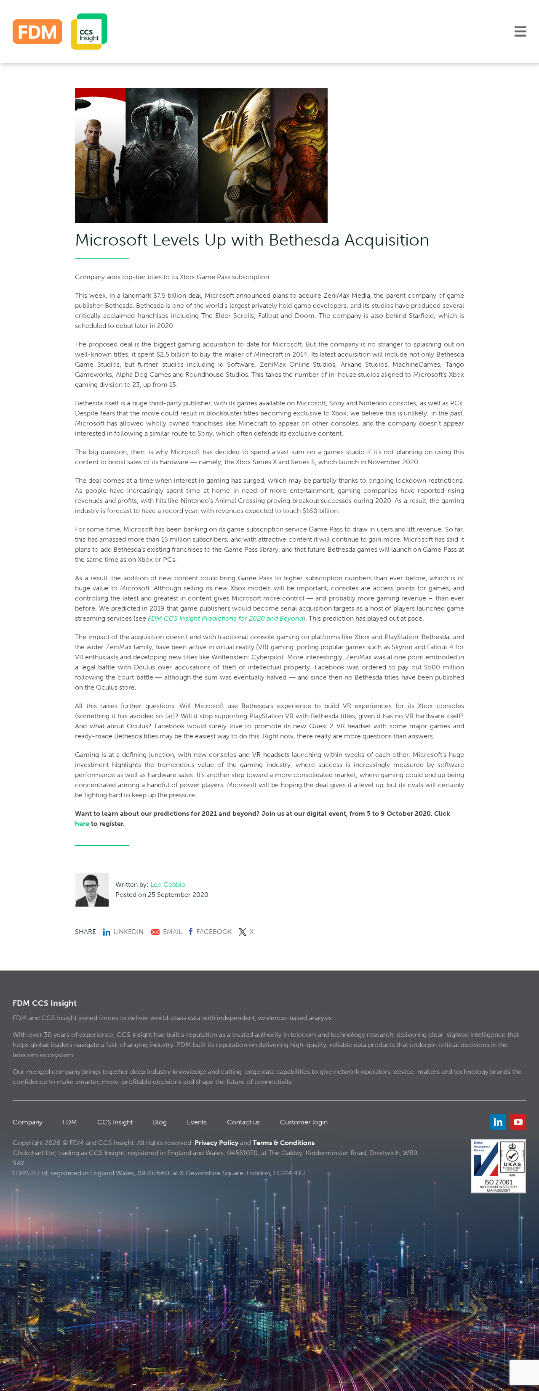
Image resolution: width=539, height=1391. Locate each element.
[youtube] (518, 1122)
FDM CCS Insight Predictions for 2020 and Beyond (225, 618)
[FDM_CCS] (60, 17)
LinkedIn (129, 932)
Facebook (214, 932)
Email (172, 932)
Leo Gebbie (167, 885)
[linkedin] (498, 1122)
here (82, 824)
